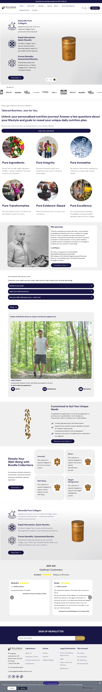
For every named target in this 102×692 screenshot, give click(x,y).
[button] (22, 6)
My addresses (82, 660)
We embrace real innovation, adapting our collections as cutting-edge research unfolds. (84, 171)
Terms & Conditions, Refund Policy (66, 654)
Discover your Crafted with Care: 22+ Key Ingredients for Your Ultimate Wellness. (27, 126)
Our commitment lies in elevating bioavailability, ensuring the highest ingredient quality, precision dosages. (82, 214)
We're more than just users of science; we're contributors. (50, 213)
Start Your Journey (45, 131)
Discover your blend (61, 441)
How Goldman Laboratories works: (19, 276)
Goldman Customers (51, 569)
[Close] (100, 683)
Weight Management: (73, 481)
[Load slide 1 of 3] (47, 80)
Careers (45, 653)
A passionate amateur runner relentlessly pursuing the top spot (32, 384)
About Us (28, 653)
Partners (45, 656)
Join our (51, 565)
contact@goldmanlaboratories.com (20, 671)
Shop (12, 307)
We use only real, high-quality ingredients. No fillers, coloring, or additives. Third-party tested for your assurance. (16, 171)
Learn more (78, 685)
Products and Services (32, 660)
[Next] (90, 345)
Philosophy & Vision (31, 656)
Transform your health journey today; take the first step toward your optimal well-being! (40, 280)
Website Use (64, 668)
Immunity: (41, 456)
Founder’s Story (60, 265)
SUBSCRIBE (80, 638)
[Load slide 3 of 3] (54, 80)
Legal (61, 659)
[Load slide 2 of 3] (50, 80)
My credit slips (82, 656)
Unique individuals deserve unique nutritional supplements (33, 317)
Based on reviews (61, 575)
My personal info (82, 663)
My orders (80, 653)
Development (29, 663)
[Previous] (12, 597)
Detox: (70, 454)
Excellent (37, 575)
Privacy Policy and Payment (66, 663)
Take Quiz (95, 8)
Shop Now (15, 487)
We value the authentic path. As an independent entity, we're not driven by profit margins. (49, 171)
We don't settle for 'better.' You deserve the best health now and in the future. (16, 213)
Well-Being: (41, 481)
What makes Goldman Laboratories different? (16, 106)
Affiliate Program (48, 660)
